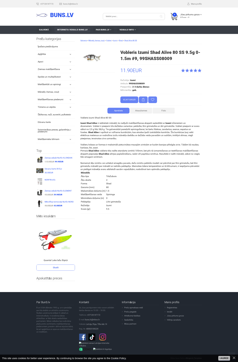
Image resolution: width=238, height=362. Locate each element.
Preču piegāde (130, 312)
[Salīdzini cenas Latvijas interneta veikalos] (96, 344)
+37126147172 (93, 315)
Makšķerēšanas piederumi (50, 99)
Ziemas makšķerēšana (49, 69)
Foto (163, 110)
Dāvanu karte (44, 122)
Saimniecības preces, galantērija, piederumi (54, 130)
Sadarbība (128, 320)
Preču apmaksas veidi (133, 307)
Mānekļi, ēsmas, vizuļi (48, 92)
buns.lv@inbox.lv (92, 319)
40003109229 (92, 329)
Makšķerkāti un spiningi (49, 84)
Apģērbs (42, 54)
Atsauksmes (141, 110)
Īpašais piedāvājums (48, 46)
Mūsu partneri (130, 324)
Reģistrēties (172, 307)
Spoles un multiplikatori (49, 76)
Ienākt (169, 312)
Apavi (40, 61)
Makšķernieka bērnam (48, 139)
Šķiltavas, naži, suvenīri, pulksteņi (54, 114)
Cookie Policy (118, 358)
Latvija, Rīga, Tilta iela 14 (96, 324)
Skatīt (56, 267)
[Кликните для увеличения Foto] (92, 58)
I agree (224, 358)
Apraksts (118, 110)
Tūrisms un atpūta (47, 107)
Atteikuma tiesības (132, 316)
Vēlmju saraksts (174, 320)
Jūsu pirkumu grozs (175, 316)
